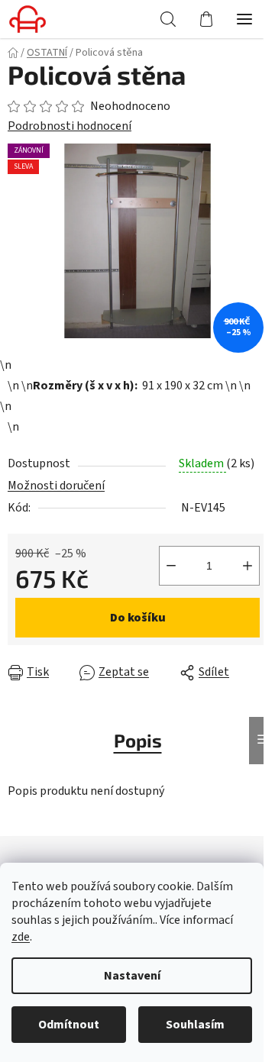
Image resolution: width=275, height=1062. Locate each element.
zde (20, 936)
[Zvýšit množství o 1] (247, 566)
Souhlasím (195, 1024)
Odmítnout (68, 1024)
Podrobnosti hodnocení (69, 126)
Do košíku (138, 617)
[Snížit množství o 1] (171, 566)
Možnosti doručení (56, 485)
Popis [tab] (138, 740)
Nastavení (132, 975)
